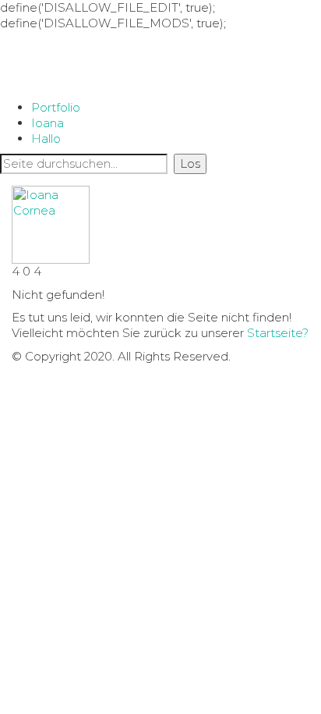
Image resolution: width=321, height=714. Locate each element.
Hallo (46, 138)
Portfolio (55, 107)
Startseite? (278, 332)
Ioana (47, 122)
